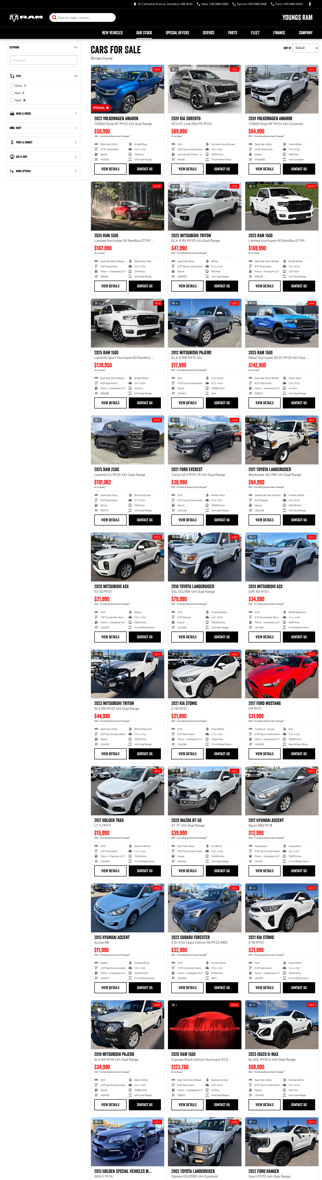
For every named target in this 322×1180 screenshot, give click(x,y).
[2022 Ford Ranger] (281, 1141)
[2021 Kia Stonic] (204, 674)
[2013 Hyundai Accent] (127, 908)
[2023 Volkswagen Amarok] (127, 89)
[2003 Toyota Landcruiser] (204, 1141)
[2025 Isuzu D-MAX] (281, 1024)
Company (305, 32)
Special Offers (177, 32)
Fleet (255, 32)
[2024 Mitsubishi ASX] (281, 557)
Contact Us (144, 169)
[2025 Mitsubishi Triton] (204, 206)
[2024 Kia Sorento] (204, 89)
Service (208, 32)
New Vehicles (112, 32)
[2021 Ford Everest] (204, 440)
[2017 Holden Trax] (127, 790)
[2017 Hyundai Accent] (281, 790)
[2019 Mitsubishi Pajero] (127, 1024)
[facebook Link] (310, 4)
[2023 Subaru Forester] (204, 908)
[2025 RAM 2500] (127, 440)
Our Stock (144, 32)
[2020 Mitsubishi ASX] (127, 557)
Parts (232, 32)
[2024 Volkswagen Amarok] (281, 89)
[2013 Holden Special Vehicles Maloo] (127, 1141)
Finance (279, 32)
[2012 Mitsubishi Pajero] (204, 323)
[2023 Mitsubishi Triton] (127, 674)
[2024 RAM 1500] (127, 206)
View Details (110, 169)
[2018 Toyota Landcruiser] (204, 557)
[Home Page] (26, 17)
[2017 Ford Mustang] (281, 674)
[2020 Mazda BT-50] (204, 790)
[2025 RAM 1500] (281, 206)
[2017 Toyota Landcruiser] (281, 440)
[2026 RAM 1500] (204, 1024)
